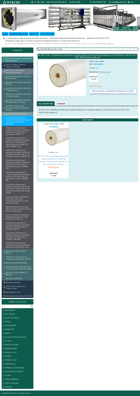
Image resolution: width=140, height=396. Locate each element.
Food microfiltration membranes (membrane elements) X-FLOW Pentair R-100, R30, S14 (17, 217)
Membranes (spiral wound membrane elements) (67, 38)
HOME (5, 34)
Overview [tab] (61, 104)
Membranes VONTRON (14, 279)
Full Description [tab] (45, 104)
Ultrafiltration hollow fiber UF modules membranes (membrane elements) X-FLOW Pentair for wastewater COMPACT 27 (18, 131)
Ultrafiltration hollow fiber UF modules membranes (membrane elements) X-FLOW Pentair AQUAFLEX (42, 41)
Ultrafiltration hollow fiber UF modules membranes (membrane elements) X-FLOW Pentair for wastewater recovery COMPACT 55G (18, 176)
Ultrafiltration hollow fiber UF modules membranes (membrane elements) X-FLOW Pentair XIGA (18, 245)
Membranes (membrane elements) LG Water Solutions (18, 95)
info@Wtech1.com (119, 2)
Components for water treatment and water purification (27, 38)
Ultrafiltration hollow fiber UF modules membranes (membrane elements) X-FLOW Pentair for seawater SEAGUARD (18, 236)
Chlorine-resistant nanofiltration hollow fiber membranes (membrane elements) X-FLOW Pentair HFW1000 (17, 200)
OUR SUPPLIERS (47, 34)
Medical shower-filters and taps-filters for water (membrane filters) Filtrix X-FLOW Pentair (18, 209)
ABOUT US (34, 34)
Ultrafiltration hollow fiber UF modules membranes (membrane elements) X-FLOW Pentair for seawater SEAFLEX (18, 226)
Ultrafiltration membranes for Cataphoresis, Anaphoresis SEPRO (18, 258)
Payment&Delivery (18, 34)
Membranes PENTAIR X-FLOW (98, 38)
